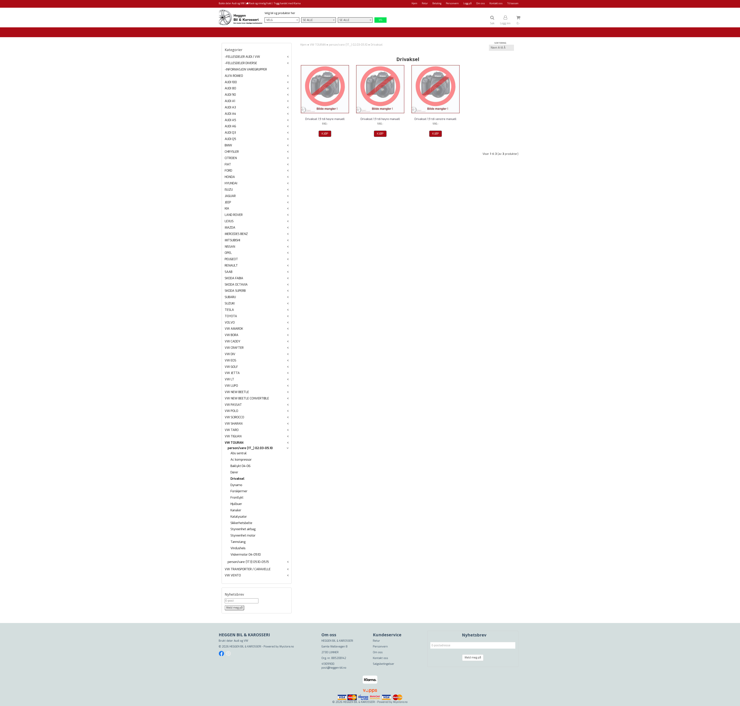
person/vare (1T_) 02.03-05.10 (250, 448)
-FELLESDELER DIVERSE (241, 63)
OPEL (228, 253)
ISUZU (229, 190)
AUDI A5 (230, 120)
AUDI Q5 (230, 139)
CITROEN (231, 158)
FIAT (228, 164)
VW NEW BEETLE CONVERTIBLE (247, 398)
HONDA (230, 177)
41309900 (327, 664)
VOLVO (230, 322)
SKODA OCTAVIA (236, 285)
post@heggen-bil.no (333, 668)
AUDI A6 (230, 126)
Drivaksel (237, 479)
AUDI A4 (230, 114)
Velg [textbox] (269, 20)
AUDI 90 (230, 95)
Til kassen (512, 3)
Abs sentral (238, 453)
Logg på (467, 3)
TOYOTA (231, 316)
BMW (228, 145)
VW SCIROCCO (234, 417)
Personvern (452, 3)
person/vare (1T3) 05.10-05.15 (248, 562)
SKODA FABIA (234, 278)
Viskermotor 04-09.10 (245, 555)
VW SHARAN (233, 424)
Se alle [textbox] (308, 20)
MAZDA (230, 228)
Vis (380, 20)
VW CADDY (232, 341)
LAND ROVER (234, 215)
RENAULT (231, 265)
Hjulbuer (236, 504)
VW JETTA (232, 373)
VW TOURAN (234, 443)
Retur (425, 3)
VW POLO (231, 411)
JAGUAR (230, 196)
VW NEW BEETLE (237, 392)
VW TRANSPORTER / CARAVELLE (248, 569)
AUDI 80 (230, 88)
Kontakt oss (496, 3)
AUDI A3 (230, 107)
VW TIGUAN (233, 436)
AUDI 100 (231, 82)
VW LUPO (231, 386)
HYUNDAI (231, 183)
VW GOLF (231, 367)
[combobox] (282, 20)
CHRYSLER (232, 152)
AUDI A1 (230, 101)
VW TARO (232, 430)
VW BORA (231, 335)
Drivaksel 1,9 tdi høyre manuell (325, 119)
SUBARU (230, 297)
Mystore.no (286, 646)
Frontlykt (236, 498)
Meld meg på (473, 657)
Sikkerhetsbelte (241, 523)
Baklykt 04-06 (240, 466)
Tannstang (238, 542)
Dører (234, 472)
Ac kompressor (241, 460)
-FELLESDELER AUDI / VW (242, 57)
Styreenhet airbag (243, 529)
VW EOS (230, 360)
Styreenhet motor (243, 535)
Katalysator (238, 517)
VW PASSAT (233, 405)
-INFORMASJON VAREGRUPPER (246, 69)
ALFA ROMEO (234, 76)
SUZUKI (230, 303)
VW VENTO (233, 575)
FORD (228, 171)
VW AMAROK (234, 329)
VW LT (229, 379)
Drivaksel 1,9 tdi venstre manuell (435, 119)
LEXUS (229, 221)
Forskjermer (238, 491)
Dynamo (236, 485)
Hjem (414, 3)
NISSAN (230, 247)
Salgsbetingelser (383, 664)
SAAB (228, 272)
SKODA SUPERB (235, 291)
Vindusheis (238, 548)
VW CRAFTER (234, 348)
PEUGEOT (231, 259)
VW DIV (230, 354)
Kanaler (235, 510)
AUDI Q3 (230, 133)
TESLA (229, 310)
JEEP (228, 202)
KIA (227, 208)
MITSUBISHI (232, 240)
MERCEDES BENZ (236, 234)
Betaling (436, 3)
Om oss (480, 3)
